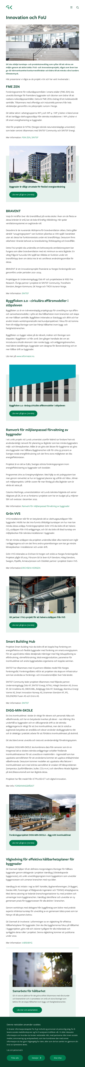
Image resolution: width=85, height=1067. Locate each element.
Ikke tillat (58, 1058)
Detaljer (35, 1058)
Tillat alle (15, 1058)
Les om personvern (15, 1050)
